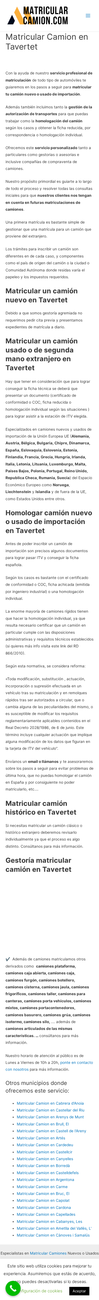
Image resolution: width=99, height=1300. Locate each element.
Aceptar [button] (79, 1291)
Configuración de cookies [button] (38, 1290)
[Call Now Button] (13, 1288)
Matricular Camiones (48, 1253)
